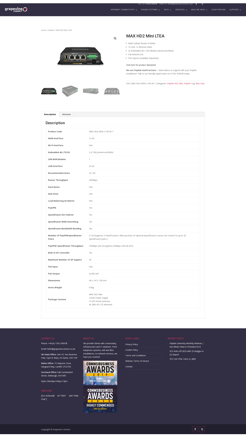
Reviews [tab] (66, 114)
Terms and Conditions (135, 355)
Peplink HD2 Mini (175, 83)
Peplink (51, 30)
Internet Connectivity (123, 10)
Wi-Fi (166, 10)
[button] (115, 38)
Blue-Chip (200, 83)
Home (43, 30)
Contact (129, 366)
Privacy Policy (131, 344)
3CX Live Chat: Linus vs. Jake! (183, 358)
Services (180, 10)
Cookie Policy (131, 350)
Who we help (198, 10)
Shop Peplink (219, 10)
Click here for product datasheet (141, 65)
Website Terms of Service (137, 361)
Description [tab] (50, 114)
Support (234, 10)
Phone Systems (149, 10)
